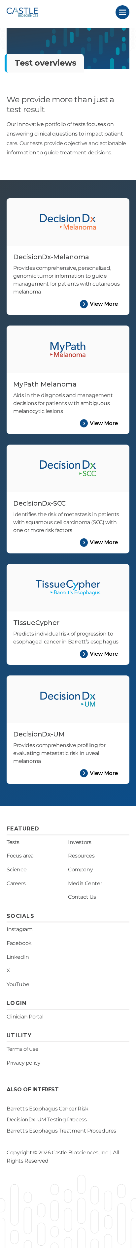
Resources (81, 856)
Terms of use (22, 1049)
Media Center (85, 883)
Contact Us (82, 897)
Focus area (20, 856)
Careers (16, 883)
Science (16, 869)
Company (80, 869)
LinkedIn (18, 957)
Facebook (19, 943)
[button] (122, 12)
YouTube (18, 984)
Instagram (19, 929)
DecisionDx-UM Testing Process (46, 1119)
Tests (13, 842)
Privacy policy (23, 1063)
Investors (79, 842)
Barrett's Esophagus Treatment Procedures (61, 1131)
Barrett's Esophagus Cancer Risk (47, 1109)
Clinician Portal (25, 1017)
